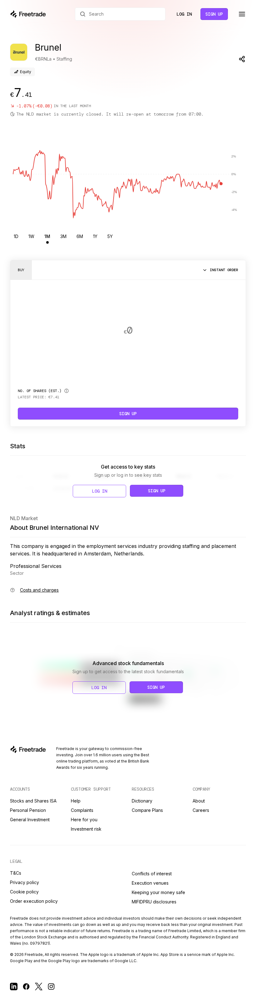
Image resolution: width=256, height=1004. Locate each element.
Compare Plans (147, 810)
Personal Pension (28, 810)
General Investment (30, 819)
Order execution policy (34, 901)
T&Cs (15, 873)
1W (31, 236)
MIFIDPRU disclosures (154, 901)
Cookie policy (24, 891)
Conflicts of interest (152, 873)
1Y (95, 236)
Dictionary (142, 800)
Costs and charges (39, 590)
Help (76, 800)
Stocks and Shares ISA (33, 800)
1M (47, 236)
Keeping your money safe (158, 892)
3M (63, 236)
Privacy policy (24, 882)
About (199, 800)
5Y (110, 236)
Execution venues (150, 883)
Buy (21, 269)
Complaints (82, 810)
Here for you (84, 819)
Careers (201, 810)
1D (16, 236)
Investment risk (86, 829)
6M (79, 236)
